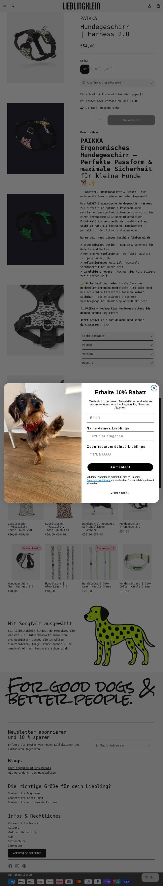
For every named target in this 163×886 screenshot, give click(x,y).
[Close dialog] (154, 388)
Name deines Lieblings (108, 428)
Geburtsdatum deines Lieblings (116, 446)
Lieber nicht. (120, 492)
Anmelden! (120, 467)
